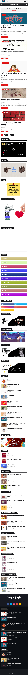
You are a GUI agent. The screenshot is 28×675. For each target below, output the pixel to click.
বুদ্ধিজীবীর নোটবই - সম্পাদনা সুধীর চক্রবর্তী (11, 124)
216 (10, 135)
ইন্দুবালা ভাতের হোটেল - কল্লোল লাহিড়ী (14, 406)
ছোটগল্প (5, 274)
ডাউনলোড (6, 282)
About (13, 671)
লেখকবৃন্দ (9, 379)
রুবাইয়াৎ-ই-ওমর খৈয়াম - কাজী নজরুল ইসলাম (15, 500)
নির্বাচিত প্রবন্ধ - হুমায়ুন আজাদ (10, 100)
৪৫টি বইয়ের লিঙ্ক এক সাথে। (12, 401)
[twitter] (20, 304)
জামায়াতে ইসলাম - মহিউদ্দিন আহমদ (12, 52)
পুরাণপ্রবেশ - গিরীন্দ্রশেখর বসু (12, 464)
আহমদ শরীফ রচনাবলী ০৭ (12, 562)
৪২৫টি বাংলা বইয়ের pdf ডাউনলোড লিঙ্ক (14, 417)
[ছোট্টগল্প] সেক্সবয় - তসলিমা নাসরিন (14, 390)
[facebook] (7, 304)
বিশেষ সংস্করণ (7, 294)
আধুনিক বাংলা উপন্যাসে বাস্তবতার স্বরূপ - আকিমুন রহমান (13, 26)
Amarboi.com (14, 4)
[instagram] (7, 307)
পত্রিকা (5, 286)
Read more (4, 37)
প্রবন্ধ (5, 290)
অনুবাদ (5, 258)
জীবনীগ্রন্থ (6, 278)
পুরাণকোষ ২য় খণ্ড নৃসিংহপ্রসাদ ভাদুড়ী (14, 459)
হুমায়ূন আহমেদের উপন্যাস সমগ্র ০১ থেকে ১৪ (15, 428)
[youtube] (20, 307)
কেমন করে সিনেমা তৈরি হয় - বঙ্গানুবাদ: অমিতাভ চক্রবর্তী (16, 578)
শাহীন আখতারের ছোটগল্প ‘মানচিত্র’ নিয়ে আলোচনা (13, 74)
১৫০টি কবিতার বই (10, 395)
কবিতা (5, 270)
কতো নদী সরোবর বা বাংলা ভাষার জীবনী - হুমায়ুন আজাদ (16, 548)
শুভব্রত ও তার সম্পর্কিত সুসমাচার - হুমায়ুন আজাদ (16, 541)
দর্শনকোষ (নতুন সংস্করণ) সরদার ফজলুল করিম (15, 515)
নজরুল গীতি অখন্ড (10, 506)
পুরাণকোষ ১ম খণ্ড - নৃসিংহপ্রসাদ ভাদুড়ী (14, 453)
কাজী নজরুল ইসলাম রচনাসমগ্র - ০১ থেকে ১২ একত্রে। (15, 496)
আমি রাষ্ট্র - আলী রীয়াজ (11, 617)
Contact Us (18, 671)
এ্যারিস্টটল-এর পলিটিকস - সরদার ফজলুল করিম (16, 526)
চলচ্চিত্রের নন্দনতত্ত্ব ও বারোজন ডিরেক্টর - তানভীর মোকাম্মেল (16, 589)
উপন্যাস (5, 266)
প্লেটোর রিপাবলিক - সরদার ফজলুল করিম (14, 521)
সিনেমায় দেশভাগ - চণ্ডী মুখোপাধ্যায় (13, 583)
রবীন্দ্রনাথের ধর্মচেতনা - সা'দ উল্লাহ (13, 485)
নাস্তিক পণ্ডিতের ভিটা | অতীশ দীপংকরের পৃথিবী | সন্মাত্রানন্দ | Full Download (16, 424)
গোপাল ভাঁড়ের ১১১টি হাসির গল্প (13, 384)
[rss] (7, 310)
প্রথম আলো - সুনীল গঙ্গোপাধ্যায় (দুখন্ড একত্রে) (15, 412)
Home (10, 671)
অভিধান (5, 262)
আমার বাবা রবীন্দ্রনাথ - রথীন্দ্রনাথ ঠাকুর (14, 474)
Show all (14, 10)
